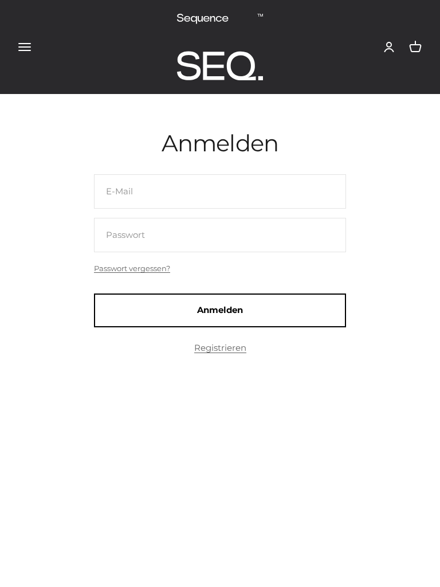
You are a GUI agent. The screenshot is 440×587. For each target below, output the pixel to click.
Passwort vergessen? (132, 268)
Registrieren (220, 347)
